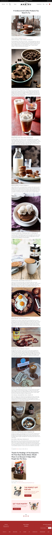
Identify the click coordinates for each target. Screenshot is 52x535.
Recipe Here (24, 38)
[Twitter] (26, 526)
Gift (7, 4)
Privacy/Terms (15, 531)
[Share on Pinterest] (28, 516)
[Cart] (49, 4)
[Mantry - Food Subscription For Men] (18, 470)
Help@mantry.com (6, 526)
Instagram (25, 482)
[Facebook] (24, 526)
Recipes (15, 4)
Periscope (32, 482)
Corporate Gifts (34, 531)
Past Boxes (10, 4)
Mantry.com (21, 481)
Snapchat (28, 482)
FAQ (20, 531)
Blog (43, 4)
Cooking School (39, 4)
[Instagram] (27, 526)
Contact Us (4, 531)
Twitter (18, 482)
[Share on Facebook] (24, 516)
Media (9, 531)
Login (47, 4)
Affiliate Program (42, 531)
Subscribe (3, 4)
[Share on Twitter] (26, 516)
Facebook (21, 482)
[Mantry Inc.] (26, 4)
